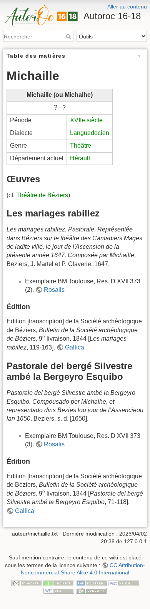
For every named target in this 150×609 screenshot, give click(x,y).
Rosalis (54, 289)
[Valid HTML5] (123, 583)
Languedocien (89, 133)
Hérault (80, 158)
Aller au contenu (127, 6)
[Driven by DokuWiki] (91, 590)
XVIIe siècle (86, 120)
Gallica (74, 347)
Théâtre (80, 145)
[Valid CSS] (58, 590)
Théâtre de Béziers (42, 195)
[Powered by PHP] (91, 583)
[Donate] (58, 583)
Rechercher (69, 36)
